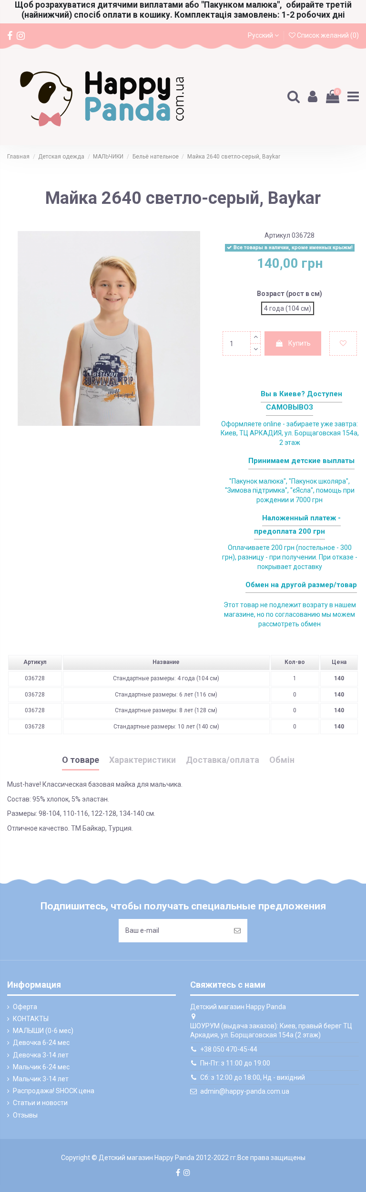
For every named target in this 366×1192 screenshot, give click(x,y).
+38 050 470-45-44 (228, 1049)
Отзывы (25, 1115)
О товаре (80, 760)
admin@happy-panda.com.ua (244, 1091)
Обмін (282, 760)
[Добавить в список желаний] (343, 343)
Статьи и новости (40, 1103)
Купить (299, 343)
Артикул (277, 235)
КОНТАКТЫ (31, 1019)
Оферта (25, 1007)
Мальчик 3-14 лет (41, 1079)
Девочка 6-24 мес (41, 1042)
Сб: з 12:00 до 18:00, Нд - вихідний (252, 1077)
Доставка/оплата (222, 760)
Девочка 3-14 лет (41, 1055)
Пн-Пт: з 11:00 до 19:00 (235, 1063)
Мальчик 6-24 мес (41, 1067)
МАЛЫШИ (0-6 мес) (43, 1030)
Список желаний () (327, 35)
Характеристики (142, 760)
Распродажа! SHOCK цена (53, 1091)
